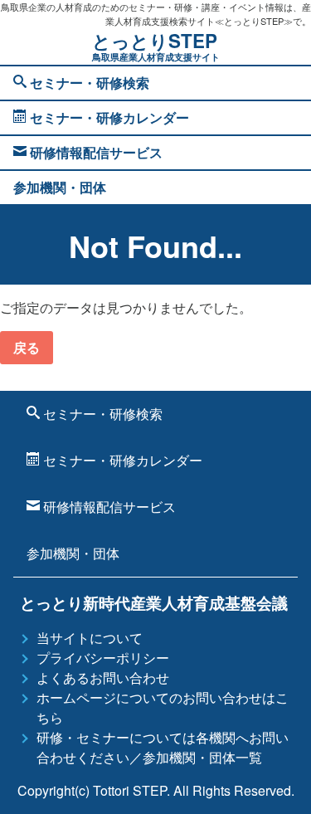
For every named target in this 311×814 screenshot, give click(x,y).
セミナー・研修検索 (88, 82)
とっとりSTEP (156, 45)
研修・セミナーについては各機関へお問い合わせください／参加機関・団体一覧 (162, 747)
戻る (26, 347)
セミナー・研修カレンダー (108, 117)
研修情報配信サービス (95, 152)
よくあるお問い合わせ (102, 677)
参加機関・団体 (59, 187)
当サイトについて (89, 637)
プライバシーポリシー (102, 657)
